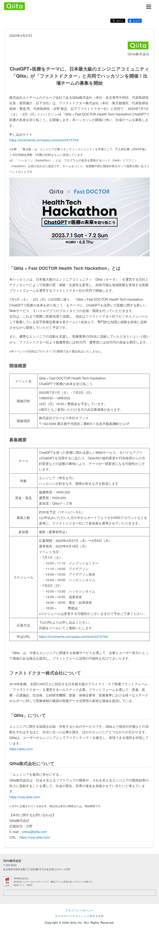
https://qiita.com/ (21, 749)
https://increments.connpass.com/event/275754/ (44, 140)
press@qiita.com (34, 831)
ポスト (120, 20)
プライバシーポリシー (79, 910)
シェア (136, 20)
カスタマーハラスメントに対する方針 (79, 916)
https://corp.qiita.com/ (24, 797)
